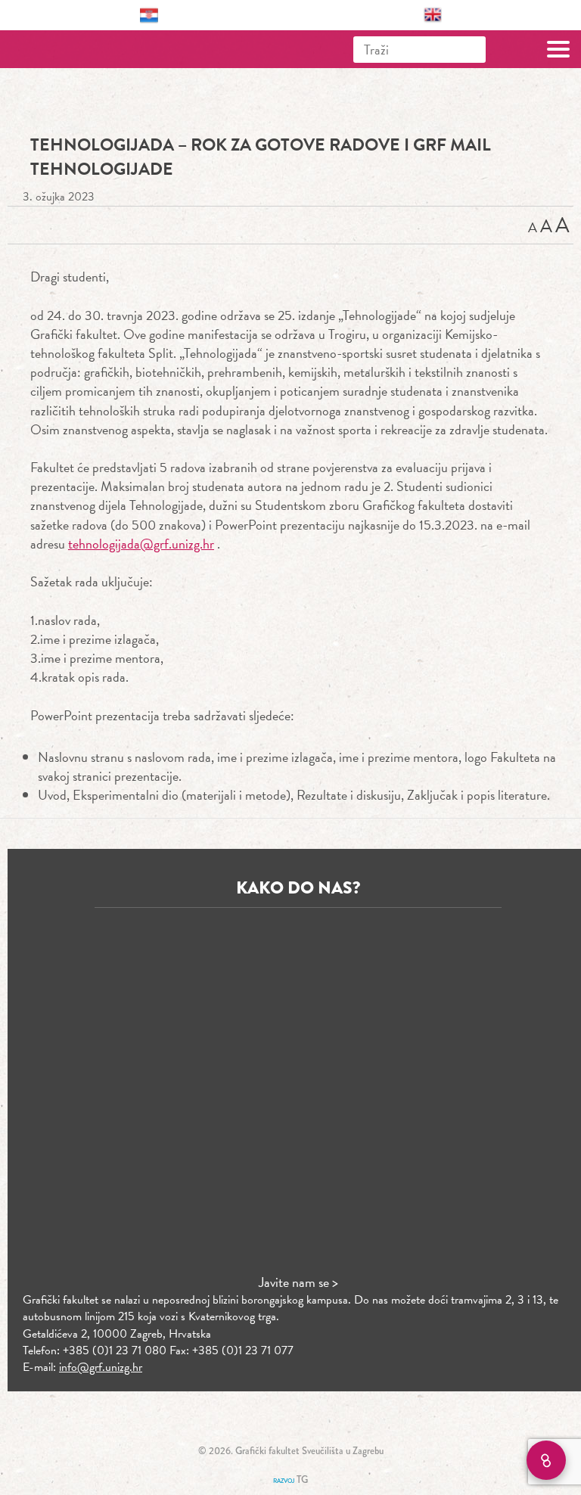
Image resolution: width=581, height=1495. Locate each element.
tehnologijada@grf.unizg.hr (141, 543)
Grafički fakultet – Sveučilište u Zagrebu (78, 49)
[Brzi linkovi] (546, 1460)
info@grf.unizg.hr (100, 1367)
